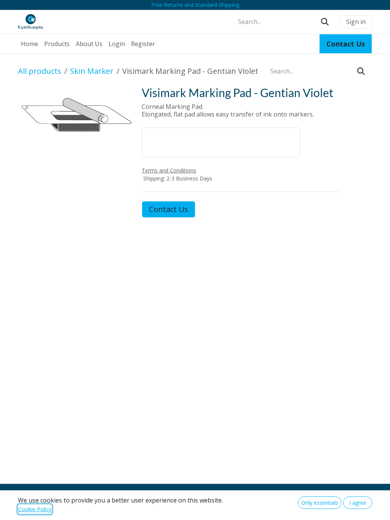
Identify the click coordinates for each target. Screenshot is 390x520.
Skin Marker (91, 71)
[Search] (325, 21)
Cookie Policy (34, 509)
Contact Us (168, 209)
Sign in (356, 22)
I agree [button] (357, 502)
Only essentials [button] (319, 502)
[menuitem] (29, 44)
